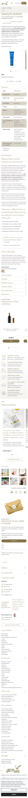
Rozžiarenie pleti (5, 672)
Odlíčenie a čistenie (6, 662)
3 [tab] (15, 72)
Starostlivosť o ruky (6, 723)
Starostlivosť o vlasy (6, 726)
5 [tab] (17, 348)
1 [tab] (11, 72)
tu (20, 786)
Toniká (3, 639)
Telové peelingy (5, 716)
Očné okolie (4, 642)
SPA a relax (4, 752)
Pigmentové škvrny (6, 670)
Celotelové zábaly (5, 728)
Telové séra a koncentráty (7, 712)
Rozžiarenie (17, 95)
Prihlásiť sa (14, 541)
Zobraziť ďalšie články (14, 460)
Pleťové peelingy (5, 669)
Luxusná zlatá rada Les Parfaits (9, 695)
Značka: (7, 23)
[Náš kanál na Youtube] (12, 492)
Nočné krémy (4, 636)
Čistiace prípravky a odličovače (9, 637)
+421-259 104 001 (8, 590)
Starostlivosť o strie (6, 742)
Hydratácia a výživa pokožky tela (9, 745)
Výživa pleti (4, 679)
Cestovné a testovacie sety (8, 700)
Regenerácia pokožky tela (7, 747)
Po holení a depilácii (6, 729)
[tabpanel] (12, 60)
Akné (2, 674)
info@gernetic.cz (8, 595)
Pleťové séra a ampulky (7, 644)
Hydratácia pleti (5, 663)
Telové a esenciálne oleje (7, 711)
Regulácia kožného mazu (7, 682)
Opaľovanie (4, 653)
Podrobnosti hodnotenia (16, 22)
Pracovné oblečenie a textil (8, 759)
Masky (3, 648)
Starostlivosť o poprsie (7, 721)
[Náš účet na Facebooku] (20, 492)
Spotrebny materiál (6, 761)
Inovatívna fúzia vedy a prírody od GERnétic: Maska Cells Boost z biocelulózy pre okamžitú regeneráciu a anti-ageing (13, 435)
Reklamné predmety (6, 763)
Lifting (3, 646)
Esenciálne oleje (5, 649)
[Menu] (25, 3)
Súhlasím (14, 794)
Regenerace (4, 667)
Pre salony (4, 756)
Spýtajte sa (5, 245)
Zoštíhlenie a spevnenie (7, 740)
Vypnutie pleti (4, 677)
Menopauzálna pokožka (7, 749)
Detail (11, 341)
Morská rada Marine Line (19, 99)
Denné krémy (4, 634)
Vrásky (3, 675)
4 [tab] (17, 72)
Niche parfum (4, 654)
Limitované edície (5, 702)
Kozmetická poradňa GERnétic (12, 625)
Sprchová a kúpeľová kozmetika (9, 717)
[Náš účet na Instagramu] (16, 492)
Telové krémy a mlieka (6, 709)
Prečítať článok (7, 451)
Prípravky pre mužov (6, 651)
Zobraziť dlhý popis (6, 46)
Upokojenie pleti (5, 681)
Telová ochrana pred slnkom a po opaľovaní (12, 750)
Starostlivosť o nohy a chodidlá (9, 724)
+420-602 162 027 (8, 617)
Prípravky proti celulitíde (7, 744)
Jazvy (2, 686)
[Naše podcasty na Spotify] (25, 492)
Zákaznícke (17, 103)
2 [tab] (13, 72)
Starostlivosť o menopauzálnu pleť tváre (11, 687)
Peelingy (3, 641)
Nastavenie (14, 790)
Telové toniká (4, 714)
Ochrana (3, 665)
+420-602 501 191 (8, 584)
